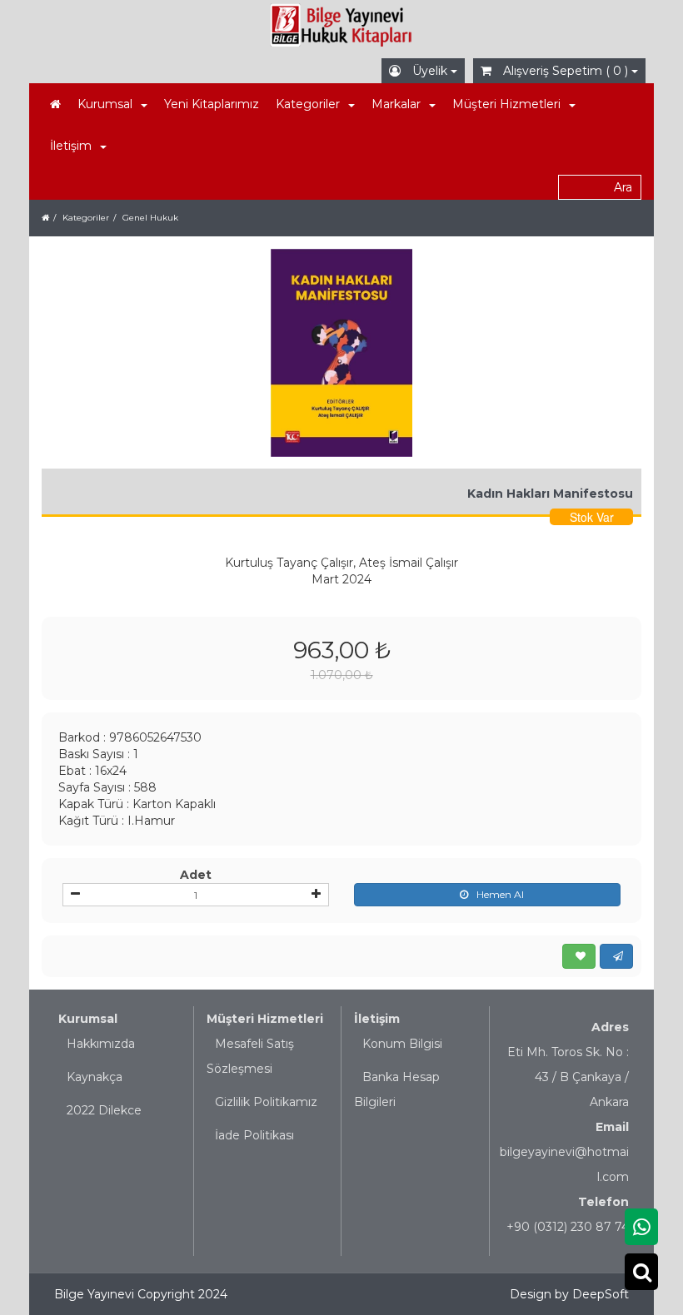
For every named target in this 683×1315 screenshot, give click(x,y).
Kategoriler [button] (308, 104)
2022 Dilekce (104, 1110)
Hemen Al (500, 894)
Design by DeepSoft (569, 1294)
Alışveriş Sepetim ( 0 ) (565, 70)
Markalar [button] (396, 104)
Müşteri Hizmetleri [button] (506, 104)
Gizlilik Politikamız (266, 1101)
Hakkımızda (101, 1043)
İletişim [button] (71, 145)
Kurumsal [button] (104, 104)
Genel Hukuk (150, 217)
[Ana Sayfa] (55, 104)
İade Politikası (254, 1135)
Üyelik (430, 70)
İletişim (377, 1018)
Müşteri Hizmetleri (265, 1018)
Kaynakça (94, 1076)
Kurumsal (87, 1018)
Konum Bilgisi (402, 1043)
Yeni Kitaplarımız (211, 104)
